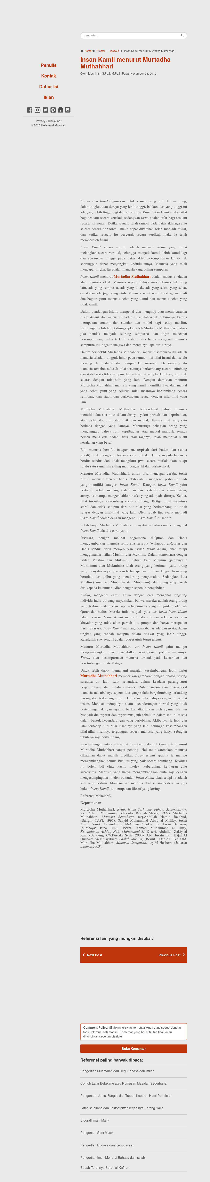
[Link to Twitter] (45, 112)
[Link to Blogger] (68, 112)
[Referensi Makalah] (48, 30)
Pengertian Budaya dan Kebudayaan (107, 1145)
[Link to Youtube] (60, 112)
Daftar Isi (48, 86)
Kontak (48, 75)
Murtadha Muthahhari (132, 276)
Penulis (49, 65)
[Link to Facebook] (29, 112)
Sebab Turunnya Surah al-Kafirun (104, 1167)
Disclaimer (55, 121)
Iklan (49, 97)
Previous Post (169, 955)
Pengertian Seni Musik (96, 1132)
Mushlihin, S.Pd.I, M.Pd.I (104, 73)
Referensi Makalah (53, 125)
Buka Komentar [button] (134, 1048)
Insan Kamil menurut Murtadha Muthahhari (125, 62)
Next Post (94, 955)
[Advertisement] (133, 105)
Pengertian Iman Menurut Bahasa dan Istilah (112, 1157)
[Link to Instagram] (37, 112)
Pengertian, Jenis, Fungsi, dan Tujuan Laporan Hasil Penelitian (126, 1095)
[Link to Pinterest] (53, 112)
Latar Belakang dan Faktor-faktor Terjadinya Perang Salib (121, 1108)
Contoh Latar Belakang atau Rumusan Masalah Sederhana (123, 1083)
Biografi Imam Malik (94, 1120)
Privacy (40, 121)
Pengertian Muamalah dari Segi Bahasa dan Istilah (117, 1071)
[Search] (182, 35)
